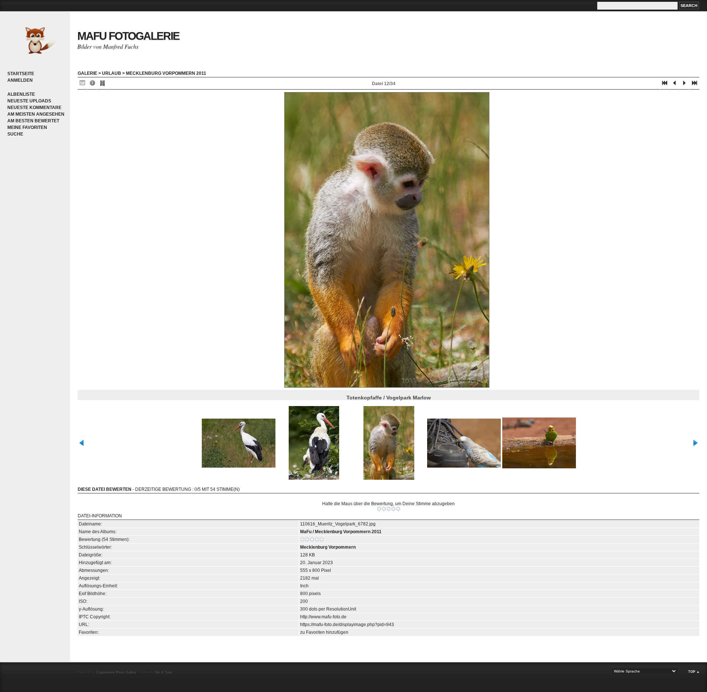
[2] (383, 508)
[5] (398, 508)
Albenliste (21, 94)
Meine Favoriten (27, 127)
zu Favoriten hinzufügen (324, 632)
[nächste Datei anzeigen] (684, 84)
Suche (15, 134)
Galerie (87, 73)
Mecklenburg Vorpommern (328, 547)
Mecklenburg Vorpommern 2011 (166, 73)
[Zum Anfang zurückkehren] (664, 84)
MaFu (306, 531)
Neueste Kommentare (34, 107)
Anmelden (20, 80)
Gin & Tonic (164, 672)
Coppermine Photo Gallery (116, 672)
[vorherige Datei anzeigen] (674, 84)
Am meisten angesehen (35, 114)
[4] (393, 508)
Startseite (20, 73)
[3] (388, 508)
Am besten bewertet (33, 120)
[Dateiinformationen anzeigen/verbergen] (92, 84)
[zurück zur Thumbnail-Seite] (82, 84)
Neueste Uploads (29, 101)
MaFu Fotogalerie (128, 36)
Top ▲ (694, 672)
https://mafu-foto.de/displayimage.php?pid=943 (347, 624)
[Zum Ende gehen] (694, 84)
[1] (379, 508)
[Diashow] (102, 84)
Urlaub (111, 73)
